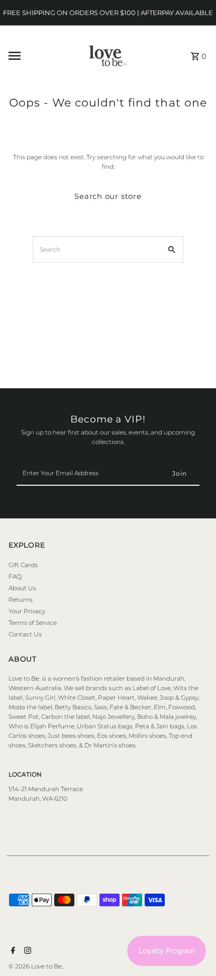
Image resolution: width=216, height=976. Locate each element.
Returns (21, 599)
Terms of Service (33, 622)
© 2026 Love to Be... (37, 966)
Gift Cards (23, 565)
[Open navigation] (36, 55)
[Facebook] (12, 951)
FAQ (15, 576)
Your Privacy (27, 611)
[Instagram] (26, 951)
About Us (22, 588)
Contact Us (25, 634)
